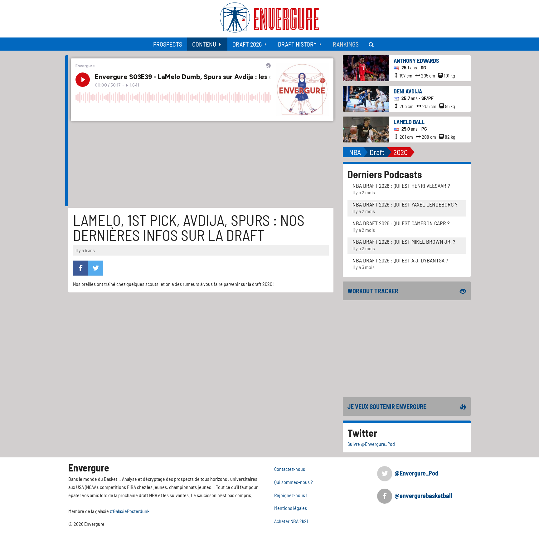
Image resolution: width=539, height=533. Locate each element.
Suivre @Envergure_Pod (371, 444)
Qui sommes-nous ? (293, 482)
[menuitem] (167, 44)
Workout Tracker (372, 291)
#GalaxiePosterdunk (129, 511)
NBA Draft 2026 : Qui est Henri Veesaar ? (401, 185)
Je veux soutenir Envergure (386, 406)
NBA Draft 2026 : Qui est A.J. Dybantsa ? (400, 260)
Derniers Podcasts (384, 174)
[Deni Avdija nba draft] (366, 98)
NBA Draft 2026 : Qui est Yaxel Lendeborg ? (404, 204)
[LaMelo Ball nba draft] (366, 129)
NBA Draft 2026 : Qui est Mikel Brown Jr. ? (403, 241)
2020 (400, 152)
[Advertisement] (407, 348)
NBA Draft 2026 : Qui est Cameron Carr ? (400, 223)
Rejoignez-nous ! (291, 495)
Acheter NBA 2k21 (291, 521)
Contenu (204, 44)
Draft (377, 152)
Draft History (297, 44)
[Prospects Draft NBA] (372, 44)
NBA (355, 152)
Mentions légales (290, 508)
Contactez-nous (289, 469)
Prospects (167, 44)
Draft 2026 (247, 44)
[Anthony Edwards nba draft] (366, 68)
